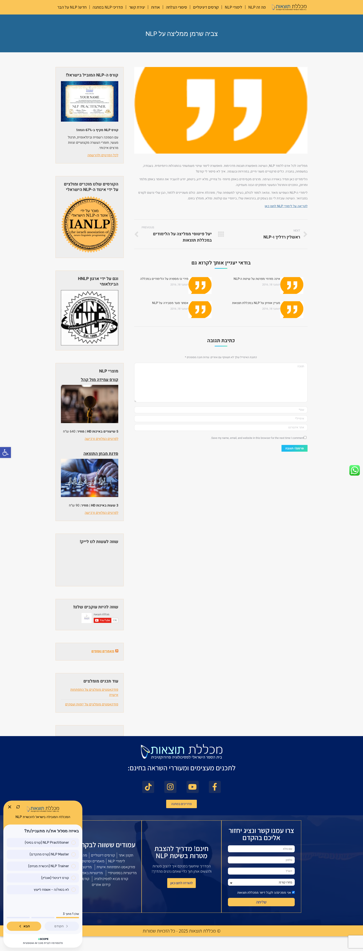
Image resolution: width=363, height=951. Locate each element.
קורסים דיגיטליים (206, 7)
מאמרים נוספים (102, 651)
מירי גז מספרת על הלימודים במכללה (164, 278)
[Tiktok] (148, 787)
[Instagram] (170, 787)
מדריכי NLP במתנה (108, 7)
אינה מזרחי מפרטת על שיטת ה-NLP (257, 278)
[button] (5, 452)
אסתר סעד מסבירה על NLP (170, 303)
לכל (115, 155)
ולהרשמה (93, 155)
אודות (155, 7)
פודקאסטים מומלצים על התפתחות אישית (94, 692)
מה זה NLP (257, 7)
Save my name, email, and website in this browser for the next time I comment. (257, 438)
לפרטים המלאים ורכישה (101, 438)
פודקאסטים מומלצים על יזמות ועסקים (91, 704)
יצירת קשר (137, 7)
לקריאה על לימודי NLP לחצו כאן (286, 206)
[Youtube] (193, 787)
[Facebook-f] (215, 787)
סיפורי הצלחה (176, 7)
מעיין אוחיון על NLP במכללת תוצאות (256, 303)
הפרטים (106, 155)
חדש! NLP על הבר (72, 7)
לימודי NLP (233, 7)
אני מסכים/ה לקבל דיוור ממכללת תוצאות (264, 892)
